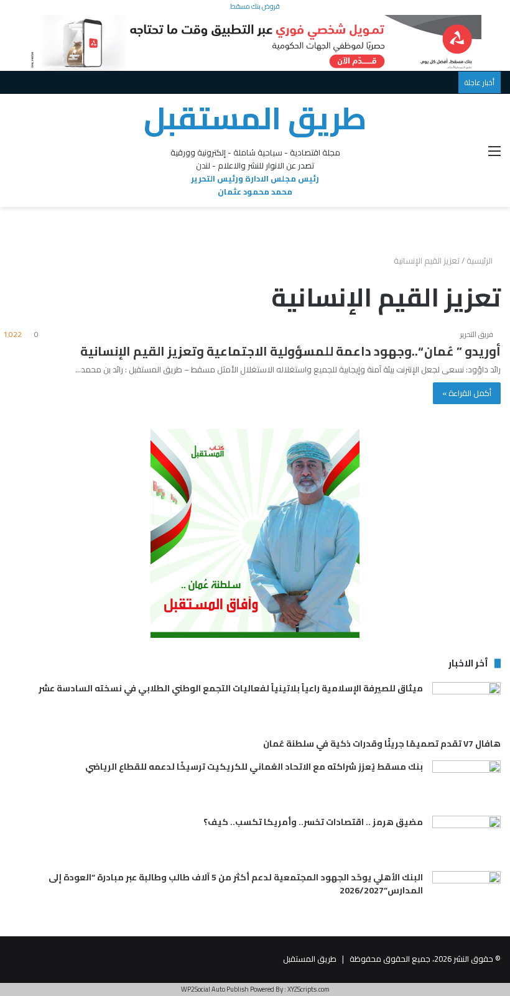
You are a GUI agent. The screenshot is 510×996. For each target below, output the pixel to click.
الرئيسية (480, 260)
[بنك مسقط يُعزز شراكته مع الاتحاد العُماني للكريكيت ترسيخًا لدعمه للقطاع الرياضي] (466, 783)
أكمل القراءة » (466, 392)
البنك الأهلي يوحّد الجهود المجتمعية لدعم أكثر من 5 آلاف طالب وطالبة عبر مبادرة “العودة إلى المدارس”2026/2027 (236, 883)
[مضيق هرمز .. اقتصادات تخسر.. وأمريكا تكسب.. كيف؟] (466, 839)
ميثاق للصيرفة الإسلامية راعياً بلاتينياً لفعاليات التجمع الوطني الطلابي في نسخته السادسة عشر (231, 688)
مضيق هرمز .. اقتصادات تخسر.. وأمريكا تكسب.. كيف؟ (313, 822)
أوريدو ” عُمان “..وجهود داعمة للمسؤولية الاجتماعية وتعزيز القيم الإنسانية (290, 350)
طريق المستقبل (309, 958)
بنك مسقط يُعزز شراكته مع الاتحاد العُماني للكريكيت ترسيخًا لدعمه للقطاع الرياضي (254, 767)
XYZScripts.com (308, 989)
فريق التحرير (476, 334)
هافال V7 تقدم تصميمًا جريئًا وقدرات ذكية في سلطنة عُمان (382, 743)
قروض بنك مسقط (255, 6)
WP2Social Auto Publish (215, 989)
